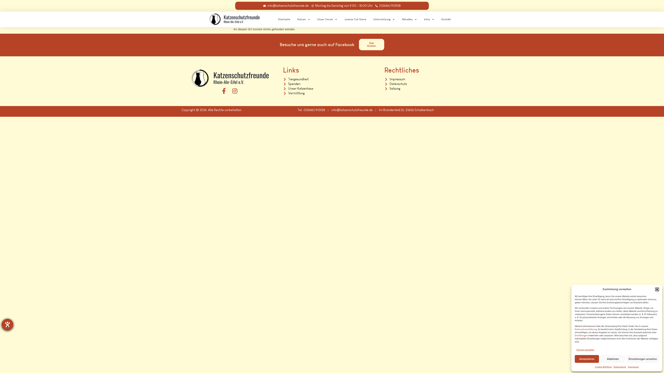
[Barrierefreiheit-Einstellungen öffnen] (7, 324)
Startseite (284, 19)
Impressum (633, 367)
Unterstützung (382, 19)
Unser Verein (325, 19)
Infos (427, 19)
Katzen (301, 19)
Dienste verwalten (585, 350)
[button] (657, 289)
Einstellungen (581, 335)
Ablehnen (613, 359)
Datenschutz (620, 367)
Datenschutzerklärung (586, 329)
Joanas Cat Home (355, 19)
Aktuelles (407, 19)
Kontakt (446, 19)
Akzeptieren (586, 359)
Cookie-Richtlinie (603, 367)
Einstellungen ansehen (643, 359)
